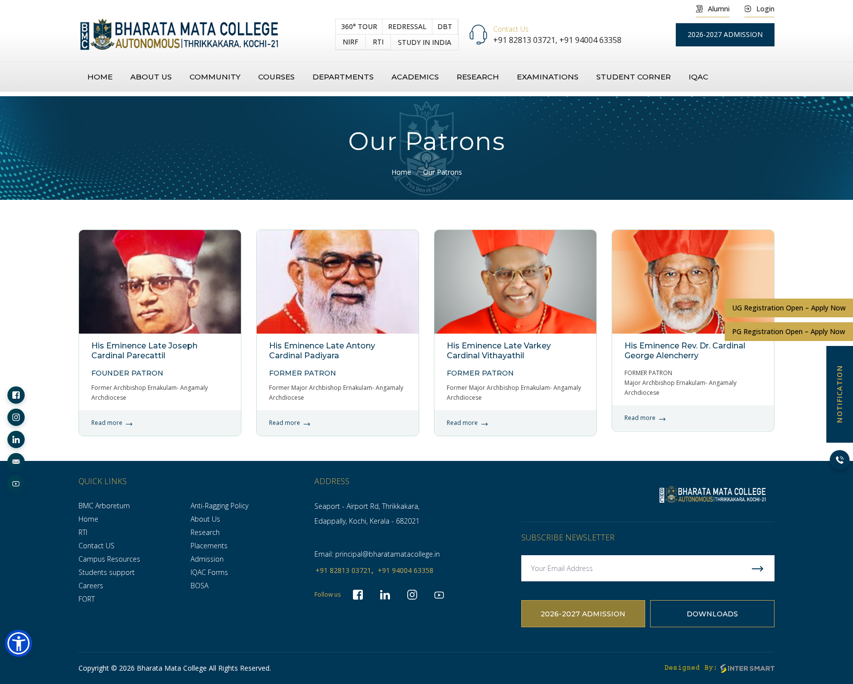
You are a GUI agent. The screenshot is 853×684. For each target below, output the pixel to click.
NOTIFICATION (839, 394)
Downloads (712, 613)
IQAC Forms (209, 572)
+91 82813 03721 (343, 570)
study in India (424, 42)
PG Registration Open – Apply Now (788, 331)
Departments (343, 76)
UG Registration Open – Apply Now (789, 307)
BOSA (199, 585)
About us (151, 76)
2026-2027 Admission (583, 613)
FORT (86, 599)
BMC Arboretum (104, 505)
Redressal (407, 26)
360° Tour (359, 26)
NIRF (350, 41)
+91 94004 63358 (590, 40)
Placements (209, 545)
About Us (205, 519)
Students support (106, 572)
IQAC (698, 76)
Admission (207, 559)
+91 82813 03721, (526, 40)
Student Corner (633, 76)
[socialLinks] (16, 395)
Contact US (96, 545)
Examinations (548, 76)
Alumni (719, 8)
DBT (444, 26)
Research (478, 76)
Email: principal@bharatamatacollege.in (377, 554)
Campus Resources (109, 559)
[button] (18, 643)
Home (100, 76)
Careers (90, 585)
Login (765, 8)
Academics (415, 76)
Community (215, 76)
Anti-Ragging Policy (219, 505)
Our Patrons (442, 172)
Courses (276, 76)
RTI (378, 41)
